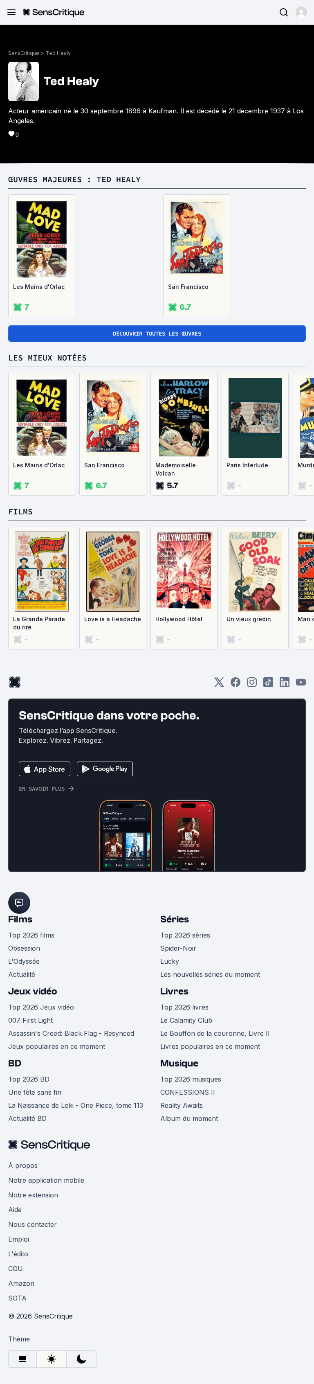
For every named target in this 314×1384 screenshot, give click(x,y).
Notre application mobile (46, 1180)
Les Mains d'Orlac (39, 286)
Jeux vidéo (32, 991)
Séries (174, 919)
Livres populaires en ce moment (210, 1046)
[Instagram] (252, 684)
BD (14, 1063)
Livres (174, 991)
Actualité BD (27, 1118)
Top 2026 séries (185, 935)
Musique (179, 1063)
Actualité (21, 974)
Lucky (169, 961)
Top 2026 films (31, 935)
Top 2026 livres (184, 1007)
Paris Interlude (247, 465)
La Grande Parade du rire (39, 623)
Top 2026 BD (28, 1079)
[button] (301, 12)
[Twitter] (219, 684)
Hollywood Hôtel (178, 618)
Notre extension (33, 1195)
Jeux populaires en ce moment (56, 1046)
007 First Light (30, 1020)
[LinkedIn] (284, 684)
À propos (23, 1165)
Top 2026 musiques (190, 1079)
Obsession (24, 948)
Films (20, 919)
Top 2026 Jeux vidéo (41, 1007)
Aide (15, 1210)
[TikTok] (268, 684)
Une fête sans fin (34, 1092)
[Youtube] (301, 684)
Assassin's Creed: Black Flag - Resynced (71, 1033)
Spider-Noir (178, 948)
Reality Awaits (181, 1105)
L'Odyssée (24, 961)
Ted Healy (58, 53)
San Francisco (188, 286)
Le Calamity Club (186, 1020)
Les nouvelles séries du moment (210, 974)
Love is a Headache (112, 618)
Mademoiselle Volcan (175, 469)
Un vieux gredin (249, 618)
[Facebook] (235, 684)
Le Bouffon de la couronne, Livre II (215, 1033)
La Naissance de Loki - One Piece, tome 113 (75, 1105)
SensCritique (23, 53)
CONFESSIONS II (187, 1092)
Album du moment (189, 1118)
